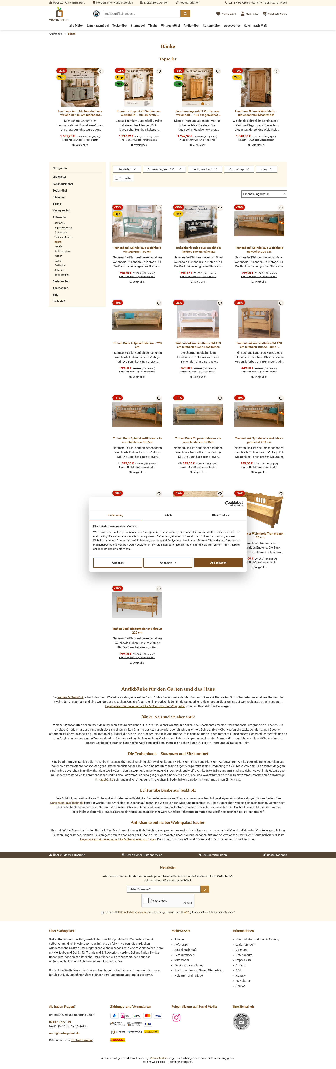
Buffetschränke (62, 251)
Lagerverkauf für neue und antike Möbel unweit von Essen (118, 839)
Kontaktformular (82, 1040)
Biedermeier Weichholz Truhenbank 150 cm (259, 535)
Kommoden (60, 232)
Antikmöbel (60, 217)
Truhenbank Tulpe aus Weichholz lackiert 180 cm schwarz (198, 249)
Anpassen (166, 562)
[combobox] (142, 13)
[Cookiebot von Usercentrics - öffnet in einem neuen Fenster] (227, 503)
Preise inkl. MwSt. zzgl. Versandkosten (80, 140)
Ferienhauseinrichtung (189, 965)
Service (240, 986)
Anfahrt (241, 965)
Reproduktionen (63, 227)
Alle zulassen (218, 562)
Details (137, 475)
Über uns (241, 949)
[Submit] (205, 889)
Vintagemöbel (61, 210)
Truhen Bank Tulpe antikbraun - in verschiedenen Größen (198, 440)
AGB (186, 912)
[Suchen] (185, 13)
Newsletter (243, 980)
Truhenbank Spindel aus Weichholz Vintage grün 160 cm (137, 249)
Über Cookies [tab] (220, 515)
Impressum (243, 960)
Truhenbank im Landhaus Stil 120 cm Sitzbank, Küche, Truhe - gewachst (259, 345)
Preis (264, 169)
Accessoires (60, 288)
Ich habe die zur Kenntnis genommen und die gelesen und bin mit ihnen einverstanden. (170, 912)
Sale (55, 294)
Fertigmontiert (202, 169)
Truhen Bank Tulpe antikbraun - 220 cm (137, 345)
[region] (168, 105)
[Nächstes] (284, 105)
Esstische (59, 265)
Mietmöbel (181, 960)
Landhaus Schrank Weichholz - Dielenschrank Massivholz (256, 113)
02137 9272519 (239, 2)
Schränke (59, 222)
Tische (57, 204)
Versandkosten (158, 1058)
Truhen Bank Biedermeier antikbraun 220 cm (137, 630)
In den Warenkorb (80, 147)
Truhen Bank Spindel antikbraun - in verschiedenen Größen (137, 440)
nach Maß (59, 301)
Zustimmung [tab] (115, 515)
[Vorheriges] (51, 105)
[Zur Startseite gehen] (59, 13)
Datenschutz (244, 955)
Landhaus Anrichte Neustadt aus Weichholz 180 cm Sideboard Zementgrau (80, 113)
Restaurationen (184, 955)
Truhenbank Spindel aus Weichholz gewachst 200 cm (259, 249)
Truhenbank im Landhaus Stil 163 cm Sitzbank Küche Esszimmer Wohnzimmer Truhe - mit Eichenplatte (198, 345)
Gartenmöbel (61, 281)
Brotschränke (61, 274)
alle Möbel (59, 177)
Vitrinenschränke (63, 237)
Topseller (125, 178)
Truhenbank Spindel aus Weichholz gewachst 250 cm (259, 440)
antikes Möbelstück (71, 697)
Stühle (57, 260)
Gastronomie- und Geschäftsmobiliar (198, 970)
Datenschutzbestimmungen (133, 912)
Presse (179, 939)
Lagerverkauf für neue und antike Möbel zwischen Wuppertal (145, 706)
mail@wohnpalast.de (64, 1033)
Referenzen (181, 944)
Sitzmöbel (59, 197)
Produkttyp (236, 169)
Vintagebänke (104, 779)
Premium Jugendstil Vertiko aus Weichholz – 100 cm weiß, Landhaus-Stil (139, 113)
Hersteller (124, 169)
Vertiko (58, 256)
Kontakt (241, 975)
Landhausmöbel (63, 184)
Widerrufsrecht (245, 944)
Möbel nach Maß (185, 949)
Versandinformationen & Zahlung (257, 939)
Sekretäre (59, 270)
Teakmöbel (60, 190)
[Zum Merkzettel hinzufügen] (100, 71)
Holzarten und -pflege (188, 975)
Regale (58, 246)
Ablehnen (118, 562)
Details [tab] (168, 515)
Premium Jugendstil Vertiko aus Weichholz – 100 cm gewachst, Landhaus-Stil (197, 113)
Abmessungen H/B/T (162, 169)
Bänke (57, 241)
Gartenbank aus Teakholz (66, 803)
